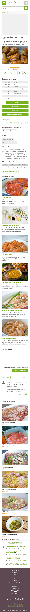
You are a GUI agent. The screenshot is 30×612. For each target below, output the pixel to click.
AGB (15, 578)
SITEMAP (15, 574)
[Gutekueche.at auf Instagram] (15, 599)
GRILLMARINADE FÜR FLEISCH (10, 225)
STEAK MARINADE (7, 197)
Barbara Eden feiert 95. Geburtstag (15, 546)
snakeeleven (23, 564)
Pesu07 (22, 544)
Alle (24, 377)
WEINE (15, 592)
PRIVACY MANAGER (15, 582)
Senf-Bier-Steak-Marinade (9, 489)
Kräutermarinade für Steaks (9, 534)
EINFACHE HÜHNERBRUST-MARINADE (13, 310)
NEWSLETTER (15, 588)
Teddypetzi (23, 554)
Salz (15, 98)
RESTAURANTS (15, 593)
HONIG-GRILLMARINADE (9, 338)
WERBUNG (15, 586)
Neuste (16, 377)
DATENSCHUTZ (15, 580)
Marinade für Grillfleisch (8, 422)
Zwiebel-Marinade (7, 512)
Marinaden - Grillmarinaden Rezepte (13, 123)
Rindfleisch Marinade (7, 467)
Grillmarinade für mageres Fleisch (11, 445)
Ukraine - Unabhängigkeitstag (14, 542)
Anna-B (10, 38)
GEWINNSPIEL (15, 590)
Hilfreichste (6, 377)
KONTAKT (15, 572)
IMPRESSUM (15, 570)
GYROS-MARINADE (7, 255)
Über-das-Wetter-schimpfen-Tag (15, 563)
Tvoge (8, 382)
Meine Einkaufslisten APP (14, 114)
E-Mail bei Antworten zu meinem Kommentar (15, 367)
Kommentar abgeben (20, 370)
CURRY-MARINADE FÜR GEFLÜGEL (11, 282)
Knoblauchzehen (18, 96)
